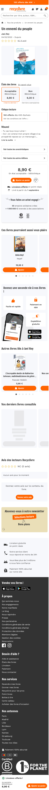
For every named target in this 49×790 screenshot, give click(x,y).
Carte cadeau (8, 701)
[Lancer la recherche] (45, 16)
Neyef (19, 259)
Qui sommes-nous (10, 601)
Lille (4, 723)
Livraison (6, 665)
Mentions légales (9, 634)
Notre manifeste (9, 608)
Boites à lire (7, 697)
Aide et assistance (10, 659)
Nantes (5, 733)
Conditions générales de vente (16, 624)
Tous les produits (14, 23)
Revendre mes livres (11, 684)
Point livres (7, 694)
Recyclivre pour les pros (13, 691)
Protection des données (13, 631)
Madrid (5, 719)
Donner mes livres (10, 687)
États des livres (9, 662)
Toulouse (6, 739)
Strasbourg (7, 736)
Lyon (4, 729)
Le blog (5, 611)
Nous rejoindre (9, 614)
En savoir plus (24, 85)
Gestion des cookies (11, 638)
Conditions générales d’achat (15, 628)
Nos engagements (10, 604)
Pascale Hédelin (19, 380)
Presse (5, 618)
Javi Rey (5, 34)
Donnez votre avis (24, 497)
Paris (4, 716)
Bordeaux (6, 726)
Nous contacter (9, 672)
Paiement (6, 669)
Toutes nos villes (9, 743)
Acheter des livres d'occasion (15, 704)
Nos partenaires (9, 621)
